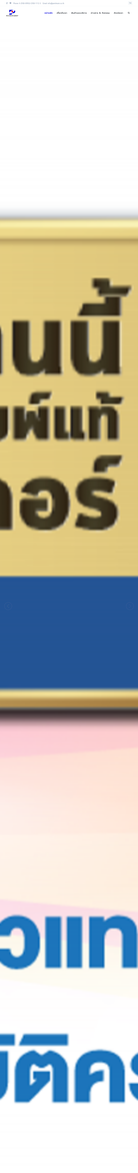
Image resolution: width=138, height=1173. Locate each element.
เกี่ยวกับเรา (62, 12)
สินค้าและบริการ (79, 12)
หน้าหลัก (49, 12)
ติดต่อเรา (118, 12)
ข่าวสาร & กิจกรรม (100, 12)
